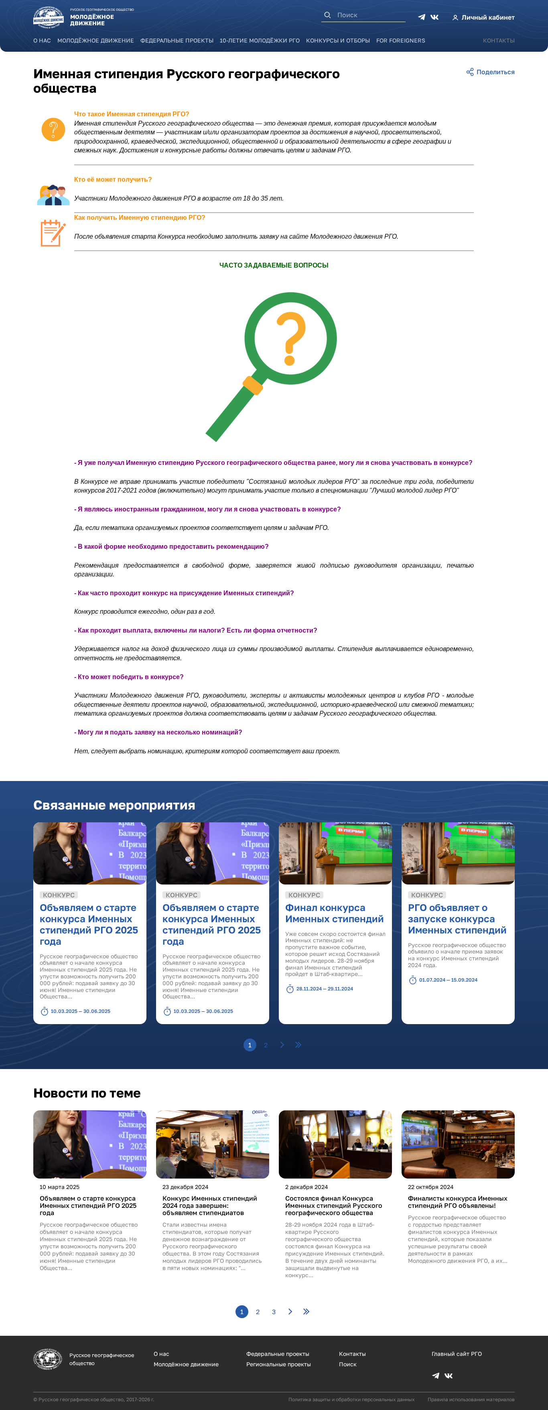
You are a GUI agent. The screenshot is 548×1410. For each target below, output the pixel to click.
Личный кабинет (488, 17)
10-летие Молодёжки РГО (260, 40)
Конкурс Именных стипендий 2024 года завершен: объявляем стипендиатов (209, 1205)
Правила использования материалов (471, 1399)
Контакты (499, 40)
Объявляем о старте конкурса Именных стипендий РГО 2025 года (89, 924)
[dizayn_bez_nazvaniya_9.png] (274, 364)
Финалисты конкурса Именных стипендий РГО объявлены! (457, 1201)
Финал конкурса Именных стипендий (334, 912)
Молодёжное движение (95, 40)
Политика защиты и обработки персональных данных (351, 1399)
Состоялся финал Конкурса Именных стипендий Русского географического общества (333, 1205)
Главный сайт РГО (457, 1353)
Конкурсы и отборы (338, 40)
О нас (42, 40)
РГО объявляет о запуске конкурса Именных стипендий (457, 918)
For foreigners (400, 40)
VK (434, 17)
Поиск (348, 1364)
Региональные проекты (278, 1364)
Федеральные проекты (176, 40)
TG (421, 17)
